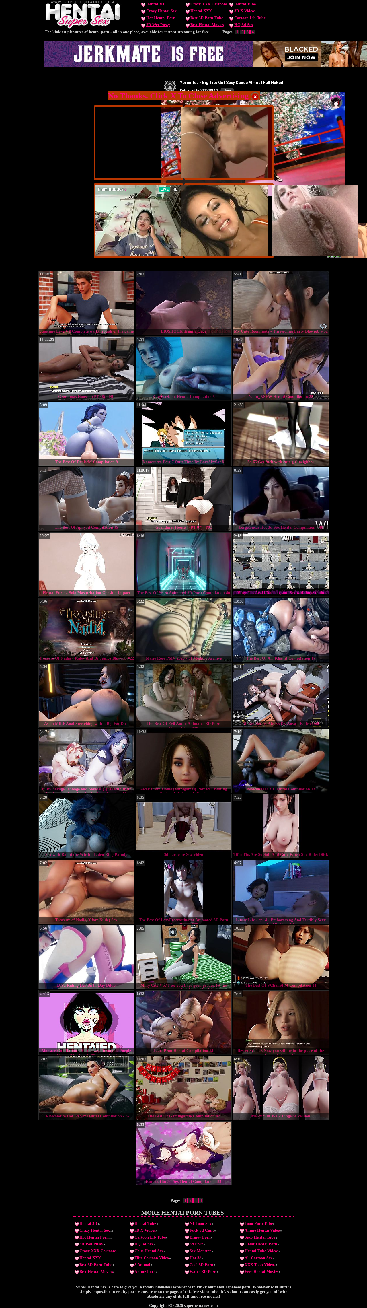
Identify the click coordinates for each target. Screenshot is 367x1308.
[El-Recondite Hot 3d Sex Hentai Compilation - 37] (86, 1088)
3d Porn (197, 1244)
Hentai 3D (155, 4)
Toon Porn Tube (259, 1223)
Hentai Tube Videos (261, 1251)
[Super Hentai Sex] (83, 27)
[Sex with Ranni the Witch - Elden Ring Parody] (86, 826)
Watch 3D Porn (203, 1272)
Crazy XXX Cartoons (208, 4)
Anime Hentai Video (262, 1230)
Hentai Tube (245, 4)
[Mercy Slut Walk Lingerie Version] (281, 1088)
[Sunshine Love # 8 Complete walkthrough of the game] (86, 303)
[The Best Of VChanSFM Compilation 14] (281, 957)
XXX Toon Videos (260, 1265)
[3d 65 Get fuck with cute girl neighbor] (281, 434)
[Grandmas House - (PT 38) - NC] (86, 368)
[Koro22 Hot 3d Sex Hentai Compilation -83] (183, 1153)
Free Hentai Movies (261, 1272)
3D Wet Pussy (158, 25)
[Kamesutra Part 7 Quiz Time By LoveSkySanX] (183, 434)
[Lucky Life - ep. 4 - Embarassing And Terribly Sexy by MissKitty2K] (281, 892)
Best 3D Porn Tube (206, 18)
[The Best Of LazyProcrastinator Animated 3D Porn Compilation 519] (183, 892)
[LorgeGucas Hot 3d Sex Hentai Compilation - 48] (281, 499)
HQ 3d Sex (243, 25)
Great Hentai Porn (261, 1244)
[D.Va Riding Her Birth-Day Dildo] (86, 957)
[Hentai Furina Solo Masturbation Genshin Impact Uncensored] (86, 564)
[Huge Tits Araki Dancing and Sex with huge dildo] (281, 564)
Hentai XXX (201, 11)
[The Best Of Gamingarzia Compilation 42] (183, 1088)
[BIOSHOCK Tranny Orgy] (183, 303)
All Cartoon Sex (258, 1258)
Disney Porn (200, 1237)
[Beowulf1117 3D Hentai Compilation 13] (281, 761)
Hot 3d (196, 1258)
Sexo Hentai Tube (260, 1237)
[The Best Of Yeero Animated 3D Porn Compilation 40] (183, 564)
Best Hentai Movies (207, 25)
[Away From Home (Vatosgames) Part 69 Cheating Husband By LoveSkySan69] (183, 761)
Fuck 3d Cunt (202, 1230)
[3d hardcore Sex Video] (183, 826)
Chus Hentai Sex (148, 1251)
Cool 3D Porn (201, 1265)
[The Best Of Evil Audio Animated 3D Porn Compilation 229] (183, 695)
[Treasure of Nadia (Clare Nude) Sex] (86, 892)
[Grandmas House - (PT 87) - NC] (183, 499)
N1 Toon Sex (200, 1223)
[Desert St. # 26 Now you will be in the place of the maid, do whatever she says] (281, 1022)
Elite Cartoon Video (151, 1258)
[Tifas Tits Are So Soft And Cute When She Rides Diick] (281, 826)
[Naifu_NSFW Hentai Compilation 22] (281, 368)
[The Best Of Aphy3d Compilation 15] (86, 499)
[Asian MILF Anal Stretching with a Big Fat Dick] (86, 695)
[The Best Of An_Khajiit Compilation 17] (281, 630)
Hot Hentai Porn (160, 18)
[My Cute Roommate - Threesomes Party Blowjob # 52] (281, 303)
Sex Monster (200, 1251)
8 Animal (142, 1265)
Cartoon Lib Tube (250, 18)
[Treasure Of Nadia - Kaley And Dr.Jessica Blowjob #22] (86, 630)
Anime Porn (145, 1272)
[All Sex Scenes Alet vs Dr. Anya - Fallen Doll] (281, 695)
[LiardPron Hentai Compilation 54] (183, 1022)
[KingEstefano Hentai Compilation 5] (183, 368)
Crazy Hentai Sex (161, 11)
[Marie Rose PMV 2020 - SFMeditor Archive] (183, 630)
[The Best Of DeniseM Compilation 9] (86, 434)
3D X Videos (244, 11)
